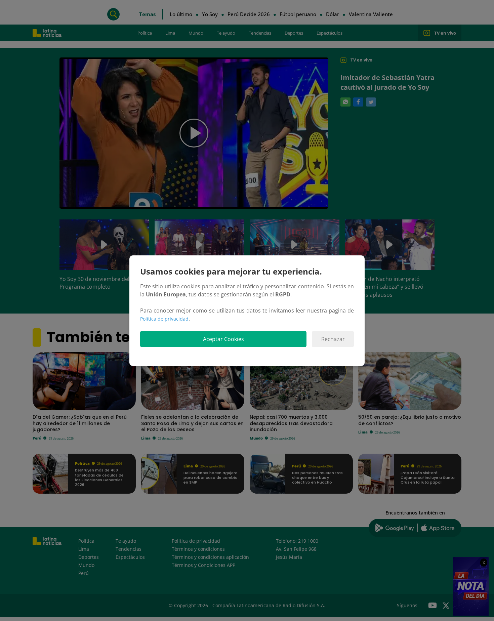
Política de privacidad (164, 319)
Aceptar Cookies (223, 339)
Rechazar (333, 339)
